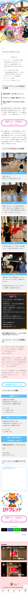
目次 (12, 57)
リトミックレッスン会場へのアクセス (11, 80)
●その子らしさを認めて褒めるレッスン (13, 64)
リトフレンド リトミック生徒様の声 (11, 76)
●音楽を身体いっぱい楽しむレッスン (12, 62)
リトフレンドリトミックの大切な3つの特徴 (13, 60)
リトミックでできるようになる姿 (10, 70)
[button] (24, 529)
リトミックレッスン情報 (8, 78)
